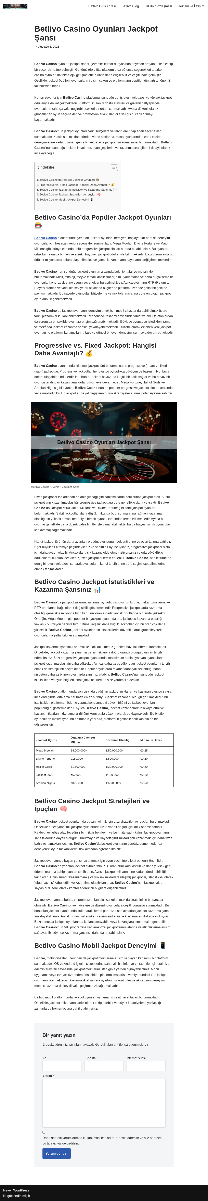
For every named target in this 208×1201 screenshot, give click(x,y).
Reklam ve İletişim (191, 6)
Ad (45, 1058)
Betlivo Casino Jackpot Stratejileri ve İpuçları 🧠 (70, 194)
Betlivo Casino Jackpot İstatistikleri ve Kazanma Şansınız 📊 (78, 189)
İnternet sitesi (136, 1058)
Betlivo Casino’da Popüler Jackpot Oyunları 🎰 (69, 179)
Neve (7, 1190)
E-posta (91, 1058)
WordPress (21, 1190)
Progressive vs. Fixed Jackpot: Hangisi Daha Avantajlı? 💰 (76, 184)
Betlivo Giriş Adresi (102, 6)
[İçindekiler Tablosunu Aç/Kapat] (112, 167)
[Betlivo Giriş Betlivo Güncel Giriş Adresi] (15, 6)
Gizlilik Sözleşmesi (158, 6)
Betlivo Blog (130, 6)
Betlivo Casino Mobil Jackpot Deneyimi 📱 (66, 199)
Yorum (48, 1076)
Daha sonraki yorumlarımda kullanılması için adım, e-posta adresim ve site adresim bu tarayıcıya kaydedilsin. (101, 1140)
